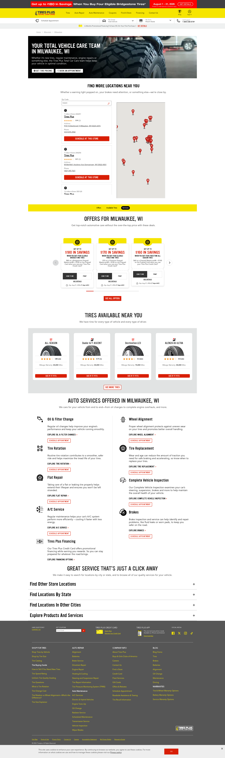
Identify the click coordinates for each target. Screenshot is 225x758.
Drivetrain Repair (79, 665)
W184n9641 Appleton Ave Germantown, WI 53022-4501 (85, 165)
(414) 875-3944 (69, 132)
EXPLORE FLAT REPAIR (57, 495)
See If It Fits (50, 375)
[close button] (222, 748)
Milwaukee (58, 32)
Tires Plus (69, 117)
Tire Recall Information (121, 700)
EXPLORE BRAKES (136, 530)
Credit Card (117, 674)
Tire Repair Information (81, 682)
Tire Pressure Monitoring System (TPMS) (88, 687)
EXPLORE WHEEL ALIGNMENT (141, 434)
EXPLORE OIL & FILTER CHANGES (61, 434)
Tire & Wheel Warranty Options (165, 691)
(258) (59, 359)
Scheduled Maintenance (82, 717)
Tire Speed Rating (39, 674)
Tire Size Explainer (39, 702)
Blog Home (157, 652)
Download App (148, 636)
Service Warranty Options (163, 699)
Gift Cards (116, 682)
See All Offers (112, 298)
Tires (155, 657)
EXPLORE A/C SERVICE (57, 527)
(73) (79, 120)
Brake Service (77, 661)
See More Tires (112, 387)
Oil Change (77, 708)
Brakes (155, 661)
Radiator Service (79, 713)
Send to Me (70, 276)
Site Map (35, 739)
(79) (79, 159)
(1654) (141, 359)
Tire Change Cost (39, 691)
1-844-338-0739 (188, 22)
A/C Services (77, 695)
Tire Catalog (37, 661)
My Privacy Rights (105, 739)
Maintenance (158, 678)
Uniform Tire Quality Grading (44, 678)
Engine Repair (78, 670)
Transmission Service (80, 721)
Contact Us (117, 665)
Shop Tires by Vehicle (41, 652)
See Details (77, 281)
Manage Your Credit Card (113, 633)
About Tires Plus (119, 652)
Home (38, 32)
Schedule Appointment (122, 691)
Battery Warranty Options (163, 695)
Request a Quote (119, 739)
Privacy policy (116, 753)
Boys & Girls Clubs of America (124, 657)
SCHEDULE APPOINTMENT (59, 440)
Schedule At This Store (86, 138)
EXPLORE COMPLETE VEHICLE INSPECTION (147, 498)
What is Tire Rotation (40, 687)
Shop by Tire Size (39, 657)
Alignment (76, 652)
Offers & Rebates (119, 687)
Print (85, 276)
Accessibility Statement (89, 739)
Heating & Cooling (80, 674)
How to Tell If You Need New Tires (46, 669)
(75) (100, 359)
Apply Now (108, 631)
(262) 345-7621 (69, 171)
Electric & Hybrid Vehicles (83, 700)
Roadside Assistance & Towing (125, 695)
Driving (156, 682)
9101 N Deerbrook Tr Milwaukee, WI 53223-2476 (82, 126)
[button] (68, 13)
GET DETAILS (142, 26)
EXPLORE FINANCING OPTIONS (60, 559)
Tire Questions (38, 682)
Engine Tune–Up (79, 704)
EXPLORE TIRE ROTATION (58, 463)
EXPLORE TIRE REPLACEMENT (142, 466)
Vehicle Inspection (79, 726)
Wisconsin (47, 32)
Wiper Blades (77, 730)
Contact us (36, 629)
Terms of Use (45, 739)
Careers (115, 661)
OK (171, 751)
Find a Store (109, 101)
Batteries (75, 657)
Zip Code (65, 99)
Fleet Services (118, 678)
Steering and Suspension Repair (85, 678)
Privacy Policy (56, 739)
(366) (182, 359)
